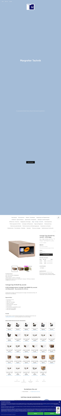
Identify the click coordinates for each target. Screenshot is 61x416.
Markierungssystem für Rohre (15, 223)
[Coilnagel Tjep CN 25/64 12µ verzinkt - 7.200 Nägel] (9, 357)
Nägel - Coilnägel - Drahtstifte (37, 221)
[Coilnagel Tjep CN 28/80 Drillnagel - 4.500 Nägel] (26, 346)
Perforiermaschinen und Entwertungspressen (31, 226)
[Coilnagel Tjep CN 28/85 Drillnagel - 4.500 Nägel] (35, 346)
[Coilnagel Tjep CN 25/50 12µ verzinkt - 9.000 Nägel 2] (28, 269)
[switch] (58, 412)
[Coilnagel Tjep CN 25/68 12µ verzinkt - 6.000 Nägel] (18, 357)
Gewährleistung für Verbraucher (47, 228)
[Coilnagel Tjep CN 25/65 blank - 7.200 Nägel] (35, 335)
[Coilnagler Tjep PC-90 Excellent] (9, 335)
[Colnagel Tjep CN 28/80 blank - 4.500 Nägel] (9, 346)
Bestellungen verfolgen (30, 382)
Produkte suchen (17, 381)
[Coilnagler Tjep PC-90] (52, 325)
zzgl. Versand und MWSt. (44, 246)
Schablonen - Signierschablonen (17, 219)
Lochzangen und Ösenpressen (27, 223)
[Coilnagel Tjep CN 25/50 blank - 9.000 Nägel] (18, 335)
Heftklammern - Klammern (14, 221)
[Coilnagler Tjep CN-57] (9, 325)
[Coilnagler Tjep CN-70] (18, 325)
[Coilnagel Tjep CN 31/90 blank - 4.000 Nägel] (18, 346)
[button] (42, 268)
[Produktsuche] (58, 217)
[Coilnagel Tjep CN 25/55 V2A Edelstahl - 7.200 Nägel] (43, 368)
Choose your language (36, 228)
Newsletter (29, 228)
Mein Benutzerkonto (23, 382)
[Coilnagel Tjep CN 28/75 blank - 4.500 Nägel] (52, 335)
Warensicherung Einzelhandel (15, 226)
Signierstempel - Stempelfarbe (30, 219)
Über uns (6, 1)
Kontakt (10, 1)
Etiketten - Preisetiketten (30, 217)
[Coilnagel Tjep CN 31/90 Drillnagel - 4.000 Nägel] (43, 346)
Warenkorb (44, 381)
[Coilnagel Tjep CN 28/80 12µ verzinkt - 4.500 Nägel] (26, 357)
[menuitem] (53, 231)
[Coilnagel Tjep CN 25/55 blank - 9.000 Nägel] (26, 335)
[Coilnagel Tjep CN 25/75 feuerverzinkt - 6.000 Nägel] (26, 368)
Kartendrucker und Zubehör (46, 226)
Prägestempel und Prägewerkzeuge (42, 217)
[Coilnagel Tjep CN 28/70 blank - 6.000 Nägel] (43, 335)
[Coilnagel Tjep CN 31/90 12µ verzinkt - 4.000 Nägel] (35, 357)
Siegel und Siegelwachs (38, 223)
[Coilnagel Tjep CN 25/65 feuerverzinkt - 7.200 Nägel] (18, 368)
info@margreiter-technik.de (10, 316)
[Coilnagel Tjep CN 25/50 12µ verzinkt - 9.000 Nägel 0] (15, 269)
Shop (2, 1)
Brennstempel (14, 217)
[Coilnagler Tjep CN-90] (35, 325)
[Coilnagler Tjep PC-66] (43, 325)
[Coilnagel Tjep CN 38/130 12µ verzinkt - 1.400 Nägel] (52, 357)
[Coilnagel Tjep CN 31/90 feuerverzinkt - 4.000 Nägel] (35, 368)
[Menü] (59, 407)
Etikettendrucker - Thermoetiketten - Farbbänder (16, 228)
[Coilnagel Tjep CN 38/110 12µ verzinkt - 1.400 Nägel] (43, 357)
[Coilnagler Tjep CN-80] (26, 325)
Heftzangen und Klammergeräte (43, 219)
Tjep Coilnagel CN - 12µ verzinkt (49, 240)
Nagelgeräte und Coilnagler (26, 221)
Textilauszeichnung (47, 223)
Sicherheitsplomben (48, 221)
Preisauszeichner (21, 217)
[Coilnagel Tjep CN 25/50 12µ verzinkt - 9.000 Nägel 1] (21, 269)
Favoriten (37, 381)
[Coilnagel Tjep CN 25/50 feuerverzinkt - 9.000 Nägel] (9, 368)
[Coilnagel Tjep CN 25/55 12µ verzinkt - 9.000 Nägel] (52, 346)
